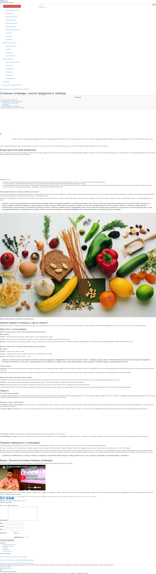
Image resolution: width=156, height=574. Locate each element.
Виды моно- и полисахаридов (11, 103)
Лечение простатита (11, 16)
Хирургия (8, 36)
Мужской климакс (11, 26)
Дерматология (10, 68)
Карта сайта (9, 568)
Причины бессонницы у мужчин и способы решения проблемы (17, 563)
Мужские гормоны (11, 20)
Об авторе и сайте (5, 566)
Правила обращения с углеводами (10, 106)
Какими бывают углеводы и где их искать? (12, 101)
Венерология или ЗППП (12, 62)
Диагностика (9, 72)
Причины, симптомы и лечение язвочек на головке (13, 557)
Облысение (6, 81)
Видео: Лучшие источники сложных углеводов (13, 107)
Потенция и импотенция (13, 29)
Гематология (9, 65)
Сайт (1, 529)
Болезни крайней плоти (12, 10)
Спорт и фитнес (10, 55)
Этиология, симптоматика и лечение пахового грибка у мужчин (17, 560)
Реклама (2, 568)
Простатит (9, 33)
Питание (8, 49)
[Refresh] (17, 533)
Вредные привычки (11, 46)
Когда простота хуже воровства (9, 100)
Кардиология (9, 75)
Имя (1, 523)
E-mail (1, 526)
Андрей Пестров (21, 500)
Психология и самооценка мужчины (12, 85)
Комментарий (4, 520)
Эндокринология (10, 78)
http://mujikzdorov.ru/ (64, 573)
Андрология (42, 7)
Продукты (6, 104)
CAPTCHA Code (18, 537)
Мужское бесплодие (11, 23)
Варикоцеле (9, 13)
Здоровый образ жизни (9, 42)
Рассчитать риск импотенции (12, 6)
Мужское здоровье (5, 89)
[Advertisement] (49, 121)
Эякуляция (9, 39)
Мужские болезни (8, 59)
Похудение (9, 52)
